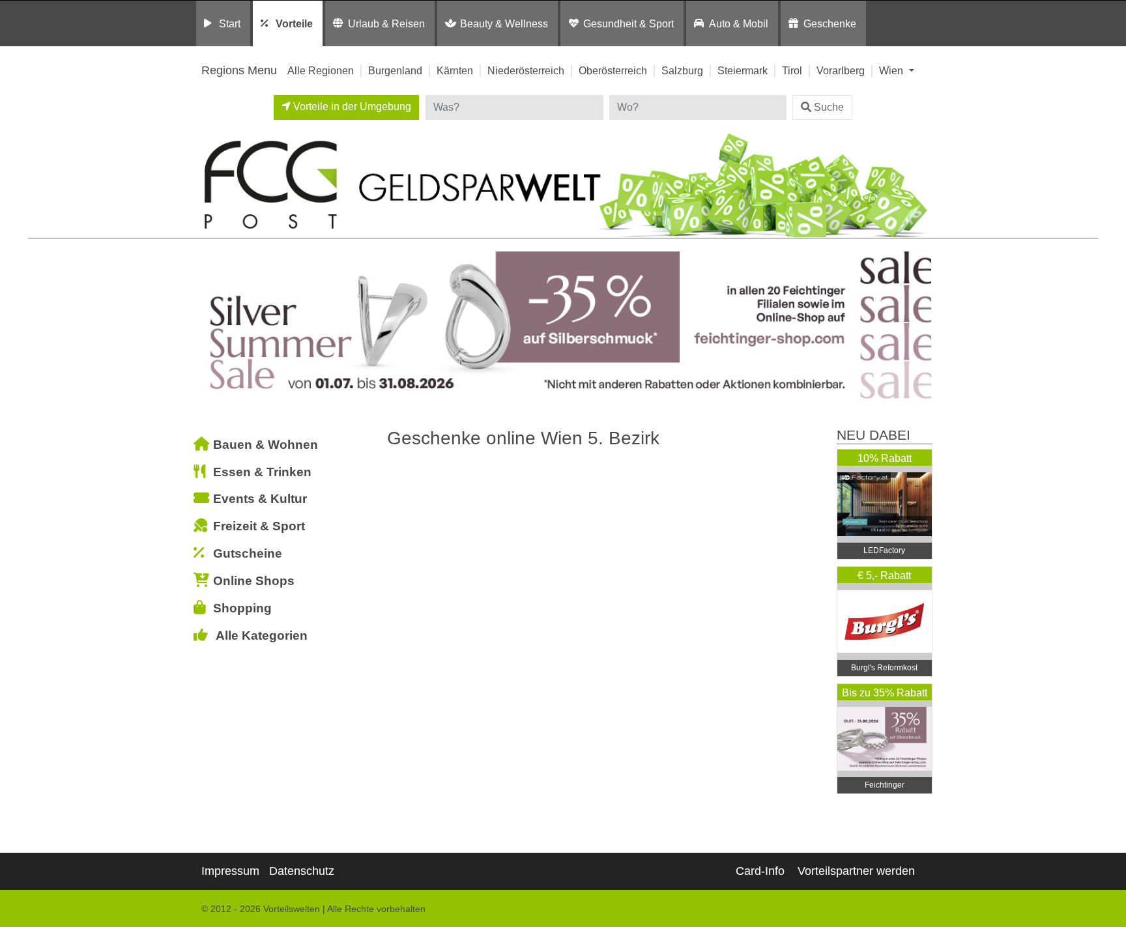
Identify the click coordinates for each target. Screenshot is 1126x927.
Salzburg (682, 70)
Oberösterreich (613, 70)
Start (229, 23)
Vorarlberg (840, 70)
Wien (892, 70)
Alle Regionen (320, 70)
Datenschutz (301, 870)
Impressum (230, 870)
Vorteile (294, 23)
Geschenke (829, 23)
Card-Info (760, 870)
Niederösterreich (525, 70)
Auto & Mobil (738, 23)
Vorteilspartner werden (856, 870)
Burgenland (395, 70)
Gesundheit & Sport (628, 23)
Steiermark (742, 70)
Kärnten (455, 70)
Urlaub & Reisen (386, 23)
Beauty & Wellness (504, 23)
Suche (829, 107)
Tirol (792, 70)
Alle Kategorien (262, 635)
